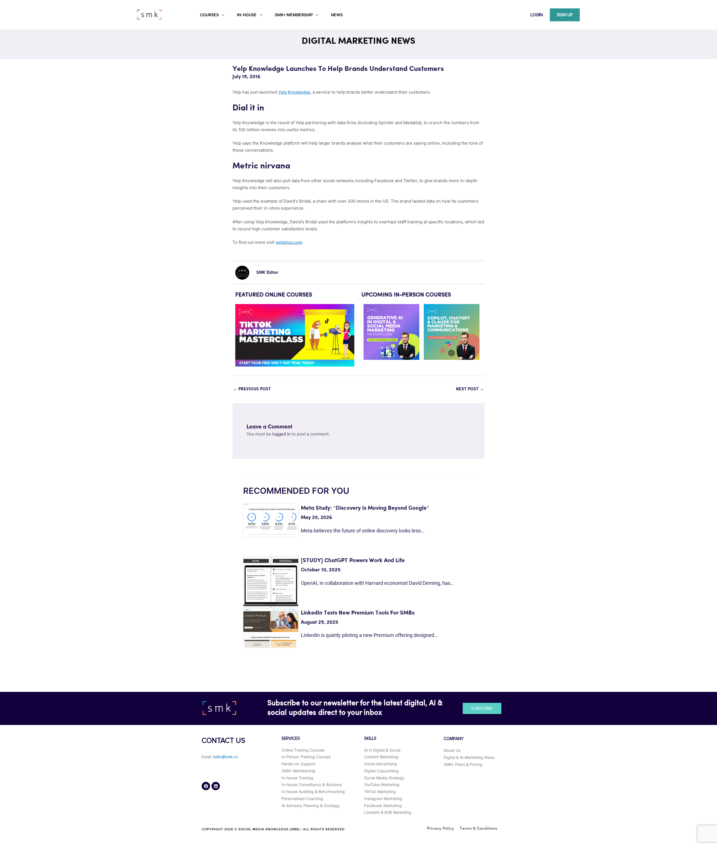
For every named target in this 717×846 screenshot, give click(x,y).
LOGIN (536, 15)
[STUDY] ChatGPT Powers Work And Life (353, 561)
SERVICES (290, 738)
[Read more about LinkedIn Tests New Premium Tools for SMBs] (270, 627)
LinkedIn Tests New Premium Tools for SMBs (358, 613)
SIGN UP (565, 15)
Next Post (470, 389)
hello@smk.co (225, 757)
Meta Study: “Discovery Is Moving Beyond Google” (365, 508)
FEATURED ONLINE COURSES (273, 295)
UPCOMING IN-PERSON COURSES (406, 295)
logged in (281, 434)
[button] (241, 335)
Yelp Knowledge (294, 92)
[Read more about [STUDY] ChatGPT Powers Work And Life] (270, 583)
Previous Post (252, 389)
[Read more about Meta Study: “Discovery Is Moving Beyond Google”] (270, 519)
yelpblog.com (289, 242)
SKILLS (370, 738)
